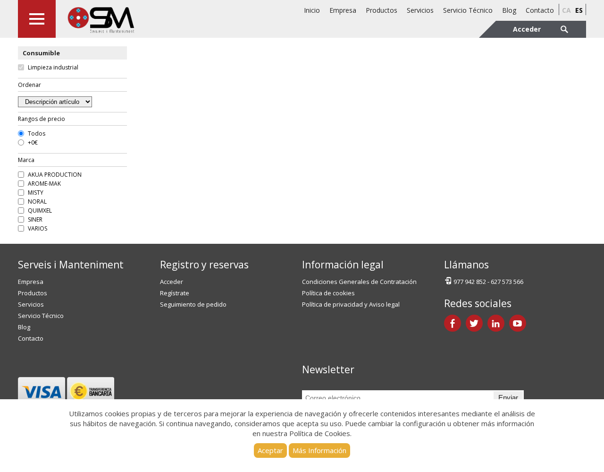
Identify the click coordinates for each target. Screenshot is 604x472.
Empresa (342, 10)
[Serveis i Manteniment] (100, 19)
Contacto (540, 10)
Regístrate (174, 293)
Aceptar (270, 450)
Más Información (319, 450)
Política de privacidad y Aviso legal (351, 304)
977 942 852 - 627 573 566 (488, 281)
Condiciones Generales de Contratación (359, 281)
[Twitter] (474, 323)
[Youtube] (517, 323)
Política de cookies (328, 293)
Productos (381, 10)
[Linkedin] (495, 323)
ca (566, 10)
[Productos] (37, 19)
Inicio (312, 10)
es (579, 10)
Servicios (420, 10)
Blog (509, 10)
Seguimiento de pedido (193, 304)
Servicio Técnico (468, 10)
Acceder (171, 281)
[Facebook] (452, 323)
